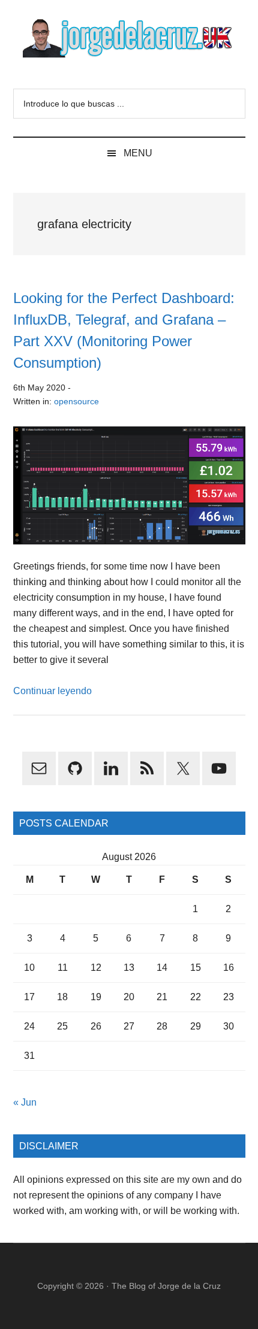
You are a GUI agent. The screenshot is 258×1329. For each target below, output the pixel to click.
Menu (138, 153)
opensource (76, 401)
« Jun (25, 1102)
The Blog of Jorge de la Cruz (166, 1286)
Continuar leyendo (52, 691)
